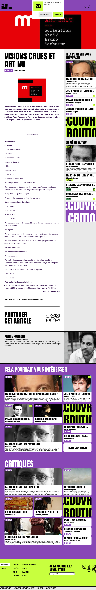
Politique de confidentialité (47, 588)
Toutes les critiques (77, 448)
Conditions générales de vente (24, 588)
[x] (93, 566)
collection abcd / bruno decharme (26, 285)
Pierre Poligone (19, 71)
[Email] (93, 571)
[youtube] (89, 571)
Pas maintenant (45, 15)
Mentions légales (5, 588)
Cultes (15, 572)
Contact (25, 576)
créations (16, 565)
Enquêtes (16, 568)
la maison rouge (21, 288)
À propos (3, 568)
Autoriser (58, 15)
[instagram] (84, 566)
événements (26, 572)
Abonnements (4, 565)
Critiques (16, 576)
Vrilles (24, 568)
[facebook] (89, 566)
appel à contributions (29, 565)
